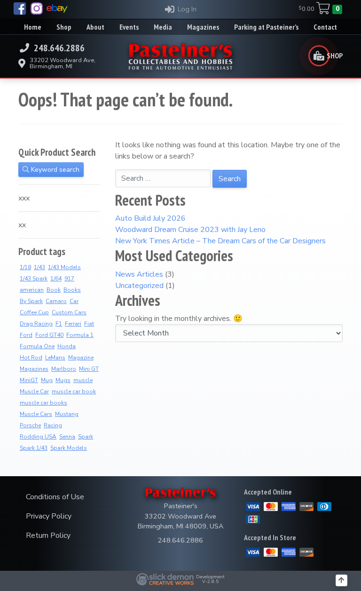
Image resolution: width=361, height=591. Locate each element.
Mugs (63, 380)
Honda (66, 346)
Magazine (81, 357)
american (32, 290)
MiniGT (29, 380)
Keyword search (54, 169)
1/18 (25, 267)
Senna (67, 436)
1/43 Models (64, 267)
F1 (58, 323)
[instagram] (37, 8)
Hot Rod (31, 357)
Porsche (30, 425)
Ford (26, 335)
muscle (83, 380)
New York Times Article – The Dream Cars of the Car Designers (220, 241)
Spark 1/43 (33, 448)
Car (74, 301)
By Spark (31, 301)
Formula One (37, 346)
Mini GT (89, 369)
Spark (85, 436)
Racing (53, 425)
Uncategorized (139, 285)
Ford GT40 (49, 335)
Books (72, 290)
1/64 (56, 278)
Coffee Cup (34, 312)
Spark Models (68, 448)
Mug (47, 380)
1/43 (39, 267)
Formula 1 (80, 335)
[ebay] (57, 8)
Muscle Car (34, 391)
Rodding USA (38, 436)
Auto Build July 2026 (150, 218)
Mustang (66, 414)
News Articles (139, 274)
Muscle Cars (36, 414)
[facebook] (20, 8)
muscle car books (43, 403)
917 (69, 278)
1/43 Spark (33, 278)
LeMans (55, 357)
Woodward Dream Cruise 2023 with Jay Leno (190, 229)
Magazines (34, 369)
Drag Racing (36, 323)
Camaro (56, 301)
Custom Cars (69, 312)
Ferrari (73, 323)
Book (54, 290)
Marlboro (63, 369)
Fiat (89, 323)
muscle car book (74, 391)
